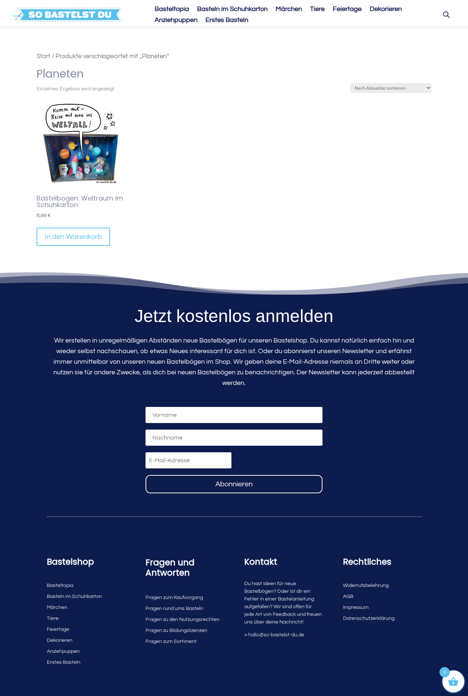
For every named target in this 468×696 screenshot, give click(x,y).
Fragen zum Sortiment (171, 641)
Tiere (317, 9)
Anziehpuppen (176, 20)
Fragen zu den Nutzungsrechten (182, 619)
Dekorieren (386, 9)
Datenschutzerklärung (369, 618)
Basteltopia (172, 9)
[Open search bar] (446, 14)
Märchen (289, 9)
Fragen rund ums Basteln (174, 608)
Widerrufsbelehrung (366, 585)
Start (43, 56)
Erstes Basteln (226, 20)
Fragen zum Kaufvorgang (174, 597)
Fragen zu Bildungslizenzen (176, 630)
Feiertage (347, 9)
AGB (348, 596)
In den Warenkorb (73, 236)
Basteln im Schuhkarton (232, 9)
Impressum (356, 607)
